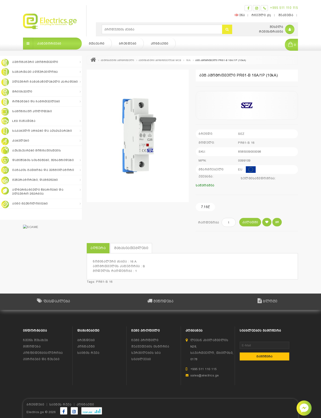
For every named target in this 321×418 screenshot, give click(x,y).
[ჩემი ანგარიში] (290, 29)
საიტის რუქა (88, 353)
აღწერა (98, 248)
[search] (227, 29)
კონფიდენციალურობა (43, 353)
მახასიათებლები (131, 248)
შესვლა (276, 27)
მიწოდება (32, 346)
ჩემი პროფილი (144, 340)
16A (188, 60)
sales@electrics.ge (204, 375)
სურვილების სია (146, 353)
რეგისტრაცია (271, 31)
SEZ (241, 133)
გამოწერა (264, 356)
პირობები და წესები (41, 359)
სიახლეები (141, 359)
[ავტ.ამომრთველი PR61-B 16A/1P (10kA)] (138, 136)
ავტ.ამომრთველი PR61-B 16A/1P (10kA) (220, 60)
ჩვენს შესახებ (35, 340)
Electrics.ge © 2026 (41, 412)
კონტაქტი (159, 43)
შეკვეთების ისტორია (150, 346)
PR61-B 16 (104, 281)
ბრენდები (128, 43)
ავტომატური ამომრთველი (117, 60)
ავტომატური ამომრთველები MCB (160, 60)
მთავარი (97, 43)
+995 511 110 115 (284, 8)
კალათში (250, 222)
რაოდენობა (208, 222)
